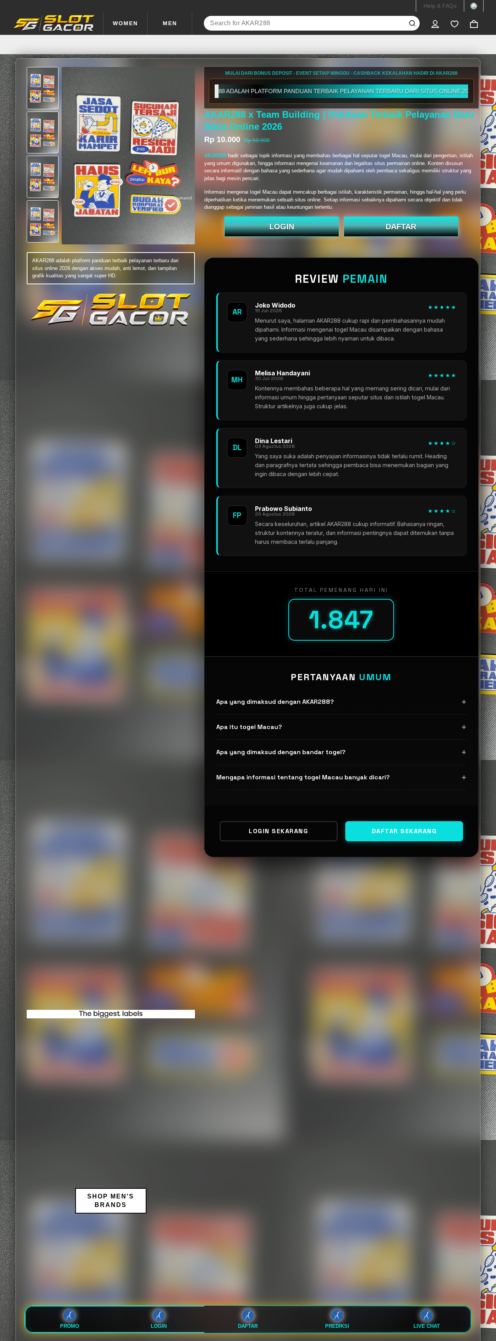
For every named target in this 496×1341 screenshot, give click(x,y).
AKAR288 (216, 155)
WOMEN (125, 23)
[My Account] (435, 23)
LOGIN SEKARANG (278, 831)
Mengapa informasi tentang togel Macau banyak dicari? (341, 777)
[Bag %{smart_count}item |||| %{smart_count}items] (474, 23)
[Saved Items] (454, 23)
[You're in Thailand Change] (473, 6)
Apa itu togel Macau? (341, 727)
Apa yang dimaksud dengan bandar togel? (341, 752)
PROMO (69, 1326)
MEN (170, 23)
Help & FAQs (440, 6)
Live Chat (426, 1326)
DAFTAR (401, 226)
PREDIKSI (337, 1326)
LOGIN (281, 226)
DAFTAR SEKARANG (404, 831)
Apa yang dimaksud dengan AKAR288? (341, 702)
